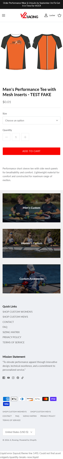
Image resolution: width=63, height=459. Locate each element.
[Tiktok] (22, 378)
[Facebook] (4, 378)
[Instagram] (13, 378)
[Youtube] (8, 378)
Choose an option (14, 120)
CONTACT (8, 321)
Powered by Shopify (28, 440)
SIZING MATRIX (11, 332)
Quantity (7, 130)
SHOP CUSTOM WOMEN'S (17, 311)
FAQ (5, 326)
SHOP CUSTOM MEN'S (15, 316)
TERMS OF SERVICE (14, 342)
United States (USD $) (16, 431)
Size (5, 113)
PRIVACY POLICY (12, 337)
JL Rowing (14, 440)
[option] (31, 53)
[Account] (45, 15)
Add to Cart (31, 151)
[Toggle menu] (3, 15)
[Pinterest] (18, 378)
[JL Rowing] (29, 15)
